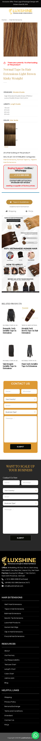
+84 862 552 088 (11, 582)
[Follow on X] (16, 591)
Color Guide (14, 120)
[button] (3, 11)
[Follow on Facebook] (3, 591)
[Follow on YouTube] (29, 591)
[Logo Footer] (19, 561)
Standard (8, 92)
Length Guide (15, 104)
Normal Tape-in (23, 160)
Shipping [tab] (12, 211)
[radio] (21, 96)
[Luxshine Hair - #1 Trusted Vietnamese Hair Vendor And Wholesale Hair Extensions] (20, 11)
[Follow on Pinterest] (20, 591)
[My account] (38, 11)
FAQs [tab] (30, 211)
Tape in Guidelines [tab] (21, 202)
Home (4, 20)
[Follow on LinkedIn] (24, 591)
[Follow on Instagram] (8, 591)
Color (6, 120)
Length (7, 104)
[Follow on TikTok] (12, 591)
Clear (6, 147)
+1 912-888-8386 (12, 579)
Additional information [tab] (19, 207)
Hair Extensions (15, 20)
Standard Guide (19, 92)
